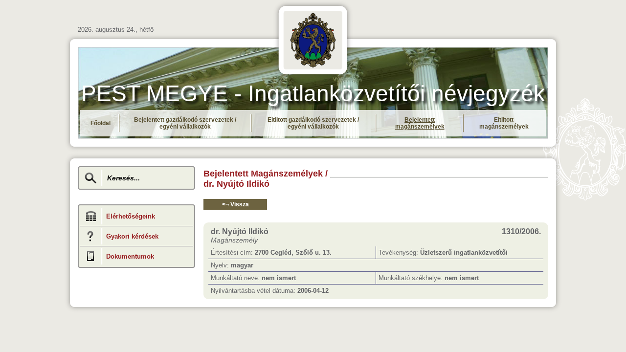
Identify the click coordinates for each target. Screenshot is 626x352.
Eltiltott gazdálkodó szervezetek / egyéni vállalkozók (313, 123)
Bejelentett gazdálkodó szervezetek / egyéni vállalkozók (185, 123)
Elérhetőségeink (130, 216)
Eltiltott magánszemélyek (504, 123)
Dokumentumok (130, 256)
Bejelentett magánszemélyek (420, 123)
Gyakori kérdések (132, 236)
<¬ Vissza (235, 204)
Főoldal (100, 123)
